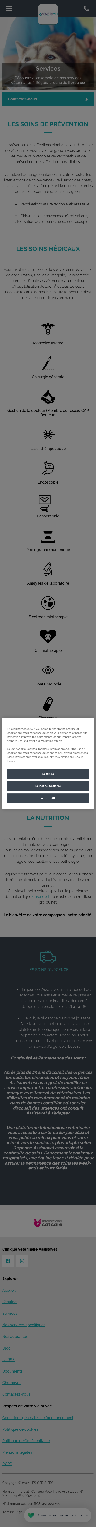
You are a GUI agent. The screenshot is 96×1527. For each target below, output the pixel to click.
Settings (48, 773)
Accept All (48, 798)
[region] (47, 763)
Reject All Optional (48, 786)
